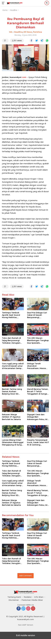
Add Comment (25, 575)
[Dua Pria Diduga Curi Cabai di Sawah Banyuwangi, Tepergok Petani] (38, 304)
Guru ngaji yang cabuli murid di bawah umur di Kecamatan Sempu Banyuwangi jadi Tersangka (13, 366)
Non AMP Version (25, 625)
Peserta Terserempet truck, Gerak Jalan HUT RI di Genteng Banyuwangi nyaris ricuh (38, 442)
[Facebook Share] (31, 41)
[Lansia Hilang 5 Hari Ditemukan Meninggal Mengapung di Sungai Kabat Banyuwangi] (13, 431)
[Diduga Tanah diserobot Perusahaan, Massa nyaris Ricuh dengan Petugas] (38, 355)
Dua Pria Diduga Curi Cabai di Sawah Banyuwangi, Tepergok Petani (37, 315)
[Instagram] (28, 608)
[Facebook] (18, 608)
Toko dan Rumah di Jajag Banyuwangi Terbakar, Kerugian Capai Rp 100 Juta (11, 340)
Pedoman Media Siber (32, 600)
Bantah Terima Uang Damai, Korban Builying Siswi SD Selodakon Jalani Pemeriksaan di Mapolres (12, 391)
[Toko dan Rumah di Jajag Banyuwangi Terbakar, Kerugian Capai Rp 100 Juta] (13, 329)
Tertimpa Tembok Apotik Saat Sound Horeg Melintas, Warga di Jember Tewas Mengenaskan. (12, 315)
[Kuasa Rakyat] (14, 3)
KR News (28, 32)
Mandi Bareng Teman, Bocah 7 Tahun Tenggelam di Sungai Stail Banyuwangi (37, 391)
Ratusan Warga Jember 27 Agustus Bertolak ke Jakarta (11, 416)
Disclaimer (14, 600)
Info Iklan (38, 597)
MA (10, 32)
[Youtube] (33, 608)
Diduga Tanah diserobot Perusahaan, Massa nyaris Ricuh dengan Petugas (37, 366)
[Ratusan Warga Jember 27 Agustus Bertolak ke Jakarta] (13, 406)
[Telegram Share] (42, 41)
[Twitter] (23, 608)
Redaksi (28, 597)
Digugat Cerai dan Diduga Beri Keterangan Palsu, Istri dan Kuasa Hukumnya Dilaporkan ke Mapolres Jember (38, 417)
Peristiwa (37, 32)
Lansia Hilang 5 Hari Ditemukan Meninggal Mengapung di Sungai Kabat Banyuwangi (12, 442)
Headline (18, 32)
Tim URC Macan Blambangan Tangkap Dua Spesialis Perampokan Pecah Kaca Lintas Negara (38, 340)
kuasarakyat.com (25, 619)
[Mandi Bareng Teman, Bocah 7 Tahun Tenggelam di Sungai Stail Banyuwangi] (38, 380)
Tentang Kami (14, 597)
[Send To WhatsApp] (47, 41)
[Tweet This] (37, 41)
